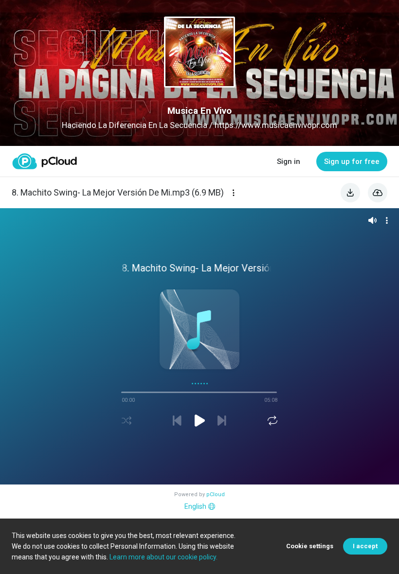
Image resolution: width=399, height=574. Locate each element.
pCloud (215, 494)
